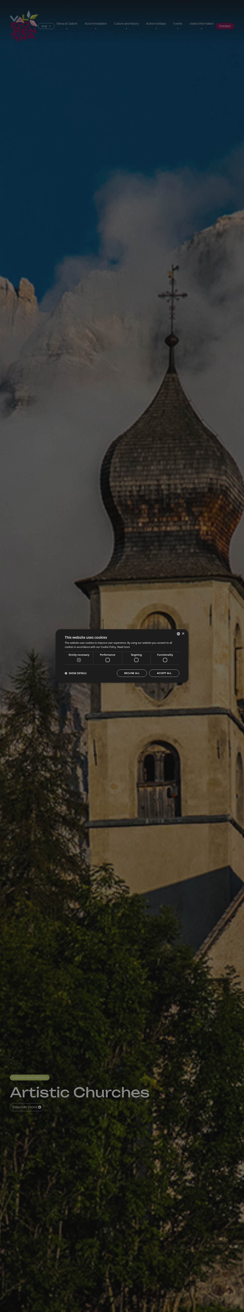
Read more (123, 647)
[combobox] (178, 633)
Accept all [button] (164, 673)
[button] (75, 673)
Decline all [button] (132, 673)
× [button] (183, 633)
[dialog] (122, 656)
